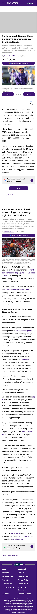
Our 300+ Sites (7, 576)
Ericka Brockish (9, 56)
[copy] (14, 59)
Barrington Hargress (24, 331)
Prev (8, 94)
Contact (21, 573)
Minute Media (11, 599)
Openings (5, 573)
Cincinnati (25, 359)
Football (10, 195)
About (4, 569)
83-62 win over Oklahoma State (16, 290)
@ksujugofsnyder (19, 539)
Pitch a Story (6, 580)
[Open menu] (3, 3)
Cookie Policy (23, 584)
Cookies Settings (24, 594)
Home (4, 195)
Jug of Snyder (15, 533)
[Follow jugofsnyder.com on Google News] (31, 180)
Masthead (22, 569)
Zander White (9, 232)
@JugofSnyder (24, 536)
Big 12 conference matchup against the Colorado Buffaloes (18, 273)
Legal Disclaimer (8, 587)
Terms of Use (7, 584)
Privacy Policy (23, 580)
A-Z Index (5, 594)
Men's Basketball (13, 555)
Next (29, 94)
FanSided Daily (23, 576)
